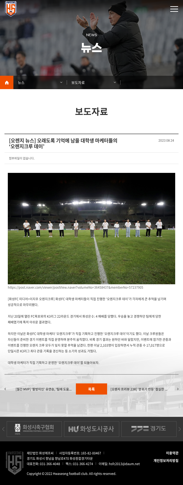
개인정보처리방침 (166, 460)
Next (180, 429)
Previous (3, 429)
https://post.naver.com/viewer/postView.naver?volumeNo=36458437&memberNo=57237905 (75, 287)
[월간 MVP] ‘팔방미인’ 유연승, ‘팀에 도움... (44, 389)
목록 (91, 389)
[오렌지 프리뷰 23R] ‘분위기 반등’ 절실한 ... (138, 389)
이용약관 (172, 452)
